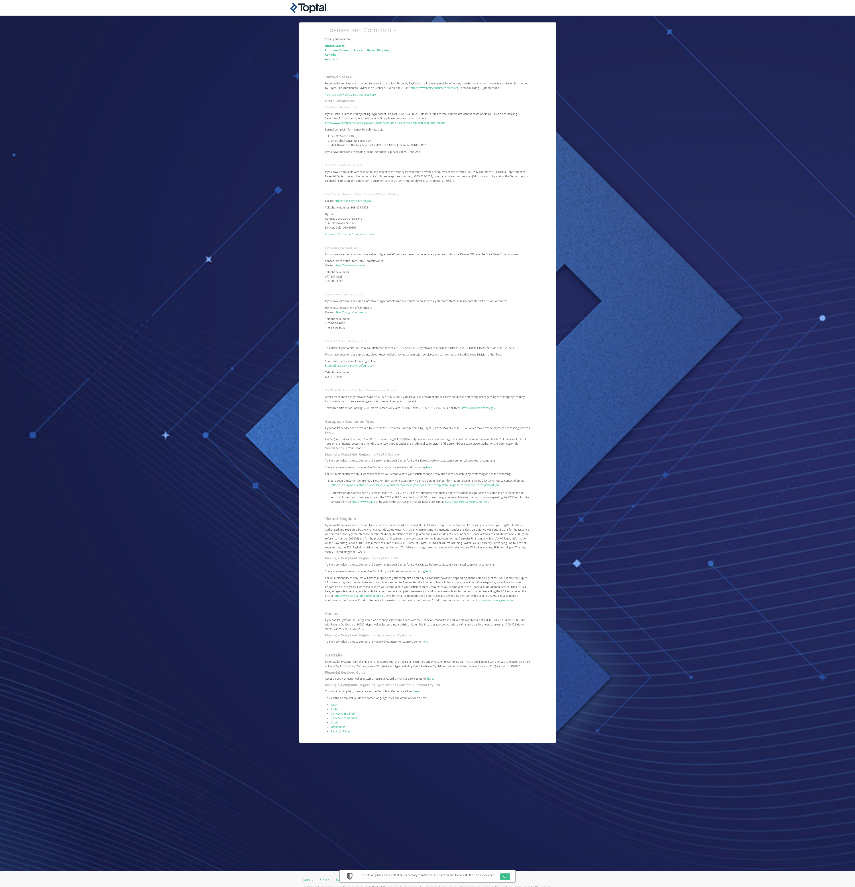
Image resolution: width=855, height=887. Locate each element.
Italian (334, 705)
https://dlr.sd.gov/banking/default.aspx (349, 366)
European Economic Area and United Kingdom (357, 50)
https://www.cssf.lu (363, 502)
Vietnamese (338, 727)
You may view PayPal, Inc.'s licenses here (350, 94)
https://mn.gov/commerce (351, 312)
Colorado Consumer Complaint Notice (349, 234)
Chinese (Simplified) (343, 713)
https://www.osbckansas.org (352, 265)
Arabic (335, 709)
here (429, 467)
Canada (330, 55)
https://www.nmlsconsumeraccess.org (434, 88)
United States (335, 46)
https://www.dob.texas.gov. (478, 408)
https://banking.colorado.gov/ (353, 201)
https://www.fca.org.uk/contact (495, 600)
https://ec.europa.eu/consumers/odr (467, 502)
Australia (331, 59)
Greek (334, 722)
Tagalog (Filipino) (341, 731)
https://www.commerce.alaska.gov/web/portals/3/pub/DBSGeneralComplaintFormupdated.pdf (385, 123)
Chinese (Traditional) (344, 718)
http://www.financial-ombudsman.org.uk (359, 596)
